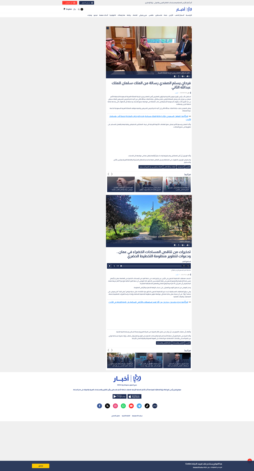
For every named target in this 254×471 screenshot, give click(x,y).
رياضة (129, 15)
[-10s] (183, 266)
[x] (107, 405)
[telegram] (139, 405)
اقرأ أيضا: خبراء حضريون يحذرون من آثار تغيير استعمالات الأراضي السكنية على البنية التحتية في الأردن (148, 302)
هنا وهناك (121, 15)
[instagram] (115, 405)
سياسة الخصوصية (198, 467)
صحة (165, 15)
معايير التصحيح (116, 416)
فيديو (95, 15)
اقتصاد (135, 15)
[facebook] (99, 405)
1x (114, 266)
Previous (111, 174)
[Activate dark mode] (80, 9)
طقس (151, 15)
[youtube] (131, 405)
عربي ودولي (143, 15)
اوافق (40, 466)
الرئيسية (189, 15)
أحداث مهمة (103, 15)
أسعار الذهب (179, 15)
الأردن (171, 15)
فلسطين (158, 15)
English (69, 9)
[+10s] (188, 266)
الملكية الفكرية (126, 416)
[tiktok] (147, 405)
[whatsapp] (123, 405)
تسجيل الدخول (86, 3)
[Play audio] (110, 266)
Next (108, 174)
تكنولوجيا (113, 15)
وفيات (89, 15)
